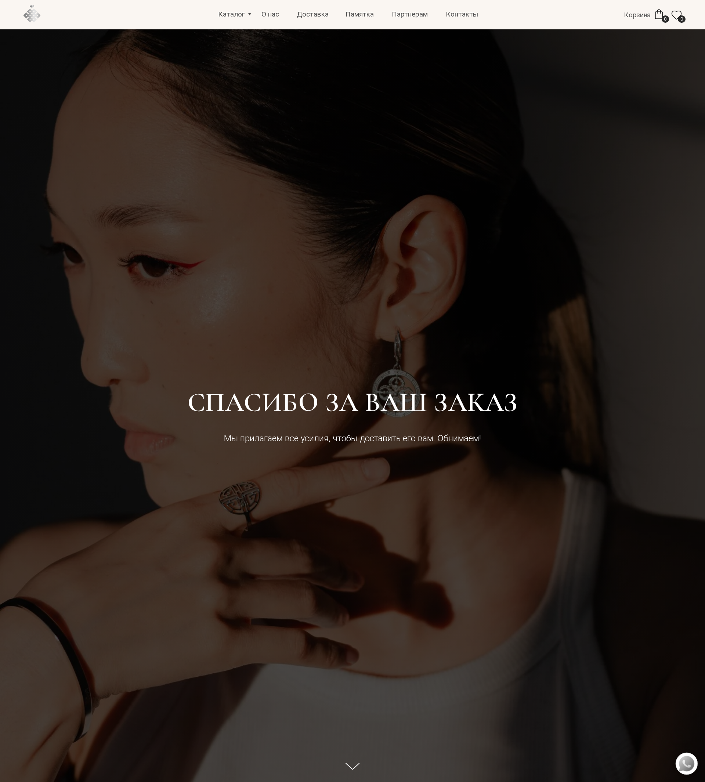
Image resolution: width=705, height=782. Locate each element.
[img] (32, 14)
